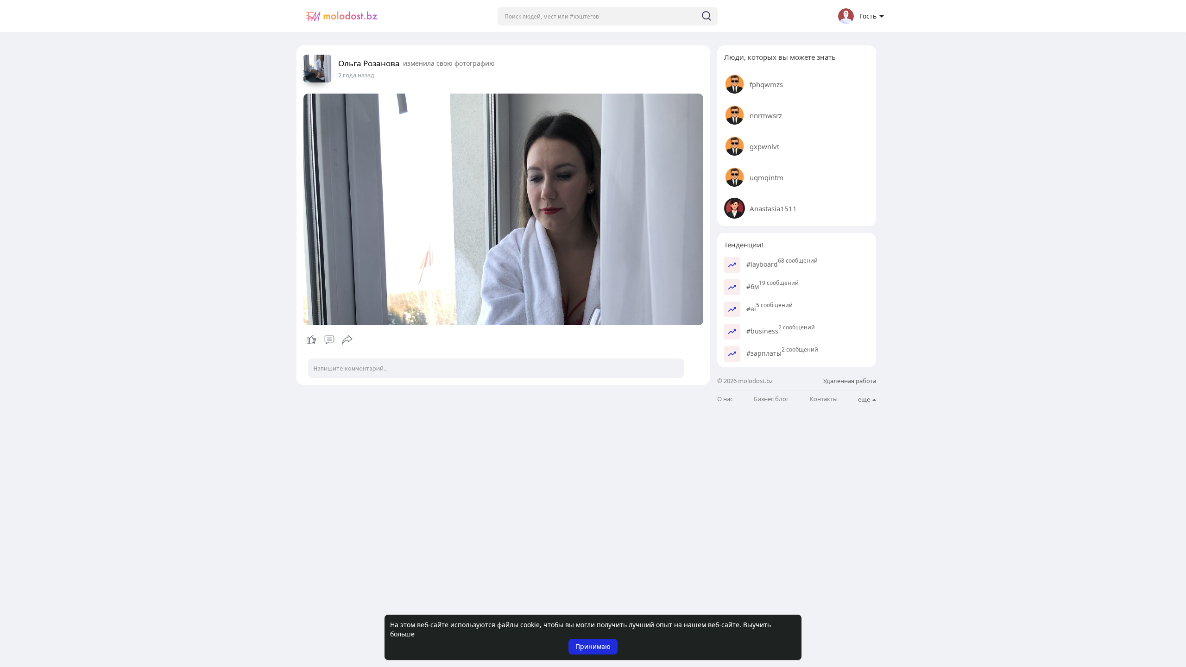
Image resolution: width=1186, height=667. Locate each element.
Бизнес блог (771, 399)
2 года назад (356, 75)
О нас (725, 399)
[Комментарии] (329, 340)
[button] (608, 16)
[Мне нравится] (329, 340)
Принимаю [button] (593, 646)
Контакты (824, 399)
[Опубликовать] (347, 340)
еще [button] (864, 399)
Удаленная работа (849, 381)
